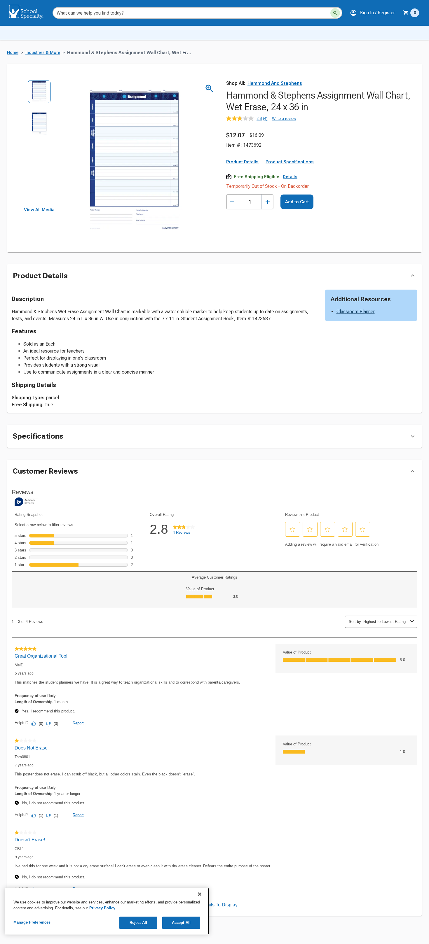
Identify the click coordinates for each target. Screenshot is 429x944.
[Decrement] (232, 202)
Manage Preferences (31, 922)
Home (12, 52)
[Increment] (267, 202)
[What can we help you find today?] (335, 13)
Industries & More (42, 52)
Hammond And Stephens (274, 83)
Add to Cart (297, 201)
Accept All (181, 922)
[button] (372, 12)
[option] (39, 96)
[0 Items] (406, 13)
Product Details (242, 161)
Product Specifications (290, 161)
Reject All (138, 922)
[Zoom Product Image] (209, 88)
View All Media (39, 209)
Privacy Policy (102, 908)
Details (290, 176)
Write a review (284, 118)
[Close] (199, 894)
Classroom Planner (355, 311)
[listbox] (39, 143)
